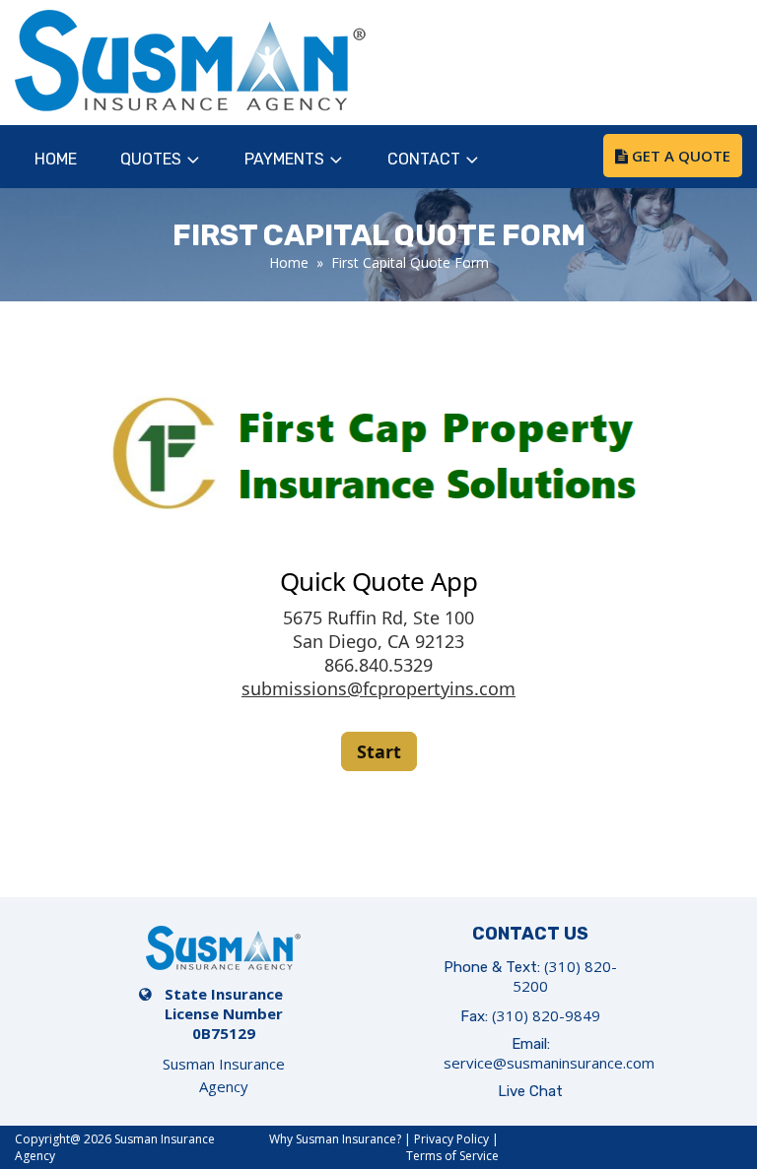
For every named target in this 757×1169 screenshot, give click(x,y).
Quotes (150, 159)
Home (55, 159)
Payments (284, 159)
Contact (423, 159)
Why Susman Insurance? (335, 1139)
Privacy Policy (451, 1139)
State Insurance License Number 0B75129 (224, 1013)
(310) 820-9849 (546, 1015)
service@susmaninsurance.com (549, 1062)
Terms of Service (452, 1155)
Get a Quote (679, 155)
